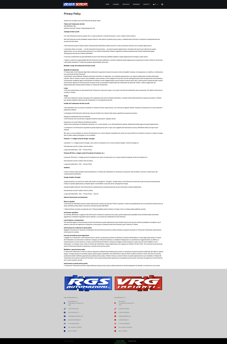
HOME (107, 4)
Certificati (125, 4)
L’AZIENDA (116, 4)
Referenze (136, 4)
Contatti (146, 4)
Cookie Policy (132, 341)
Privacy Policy (120, 341)
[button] (162, 4)
